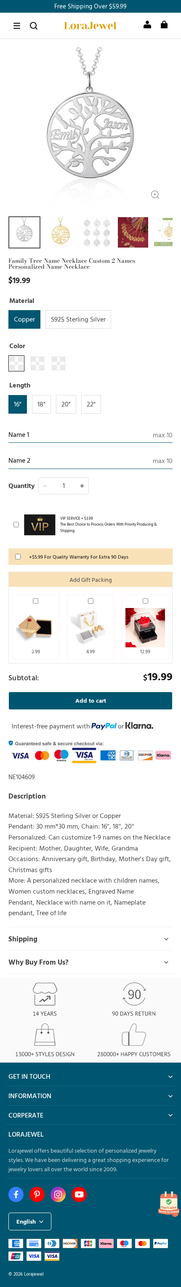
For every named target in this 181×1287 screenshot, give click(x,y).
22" (91, 404)
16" (17, 404)
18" (41, 404)
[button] (16, 25)
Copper (24, 319)
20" (66, 404)
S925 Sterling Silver (78, 319)
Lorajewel (34, 1273)
